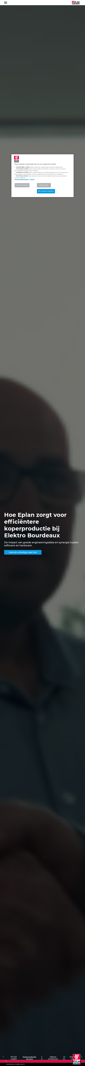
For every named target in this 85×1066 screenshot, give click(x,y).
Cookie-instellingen (22, 185)
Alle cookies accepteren (46, 191)
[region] (42, 175)
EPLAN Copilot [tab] (14, 1057)
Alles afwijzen (43, 185)
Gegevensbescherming (22, 179)
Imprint (32, 179)
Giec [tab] (64, 1057)
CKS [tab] (41, 1057)
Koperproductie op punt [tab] (29, 1057)
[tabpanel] (42, 533)
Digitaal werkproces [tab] (53, 1057)
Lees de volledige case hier (23, 552)
